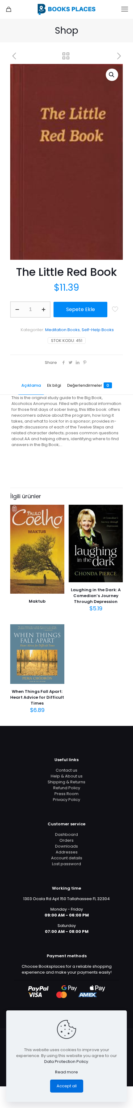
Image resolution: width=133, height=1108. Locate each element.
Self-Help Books (98, 330)
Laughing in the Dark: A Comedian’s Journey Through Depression (96, 596)
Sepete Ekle (80, 309)
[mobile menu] (124, 9)
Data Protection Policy (66, 1061)
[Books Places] (66, 9)
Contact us (66, 770)
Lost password (66, 864)
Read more (66, 1072)
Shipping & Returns (66, 782)
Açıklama (31, 385)
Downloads (66, 846)
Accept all (67, 1086)
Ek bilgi (54, 385)
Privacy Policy (66, 800)
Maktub (37, 601)
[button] (112, 75)
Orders (66, 840)
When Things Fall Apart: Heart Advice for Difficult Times (37, 697)
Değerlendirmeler (88, 385)
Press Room (66, 794)
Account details (66, 858)
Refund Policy (66, 788)
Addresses (67, 852)
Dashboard (66, 834)
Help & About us (67, 776)
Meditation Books (62, 330)
